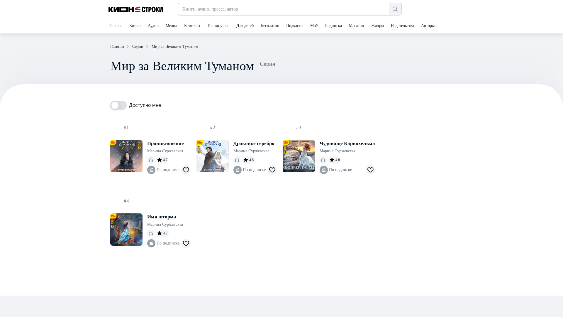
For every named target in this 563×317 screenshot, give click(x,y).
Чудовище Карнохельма (347, 143)
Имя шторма (161, 217)
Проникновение (165, 143)
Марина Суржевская (165, 151)
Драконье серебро (253, 143)
